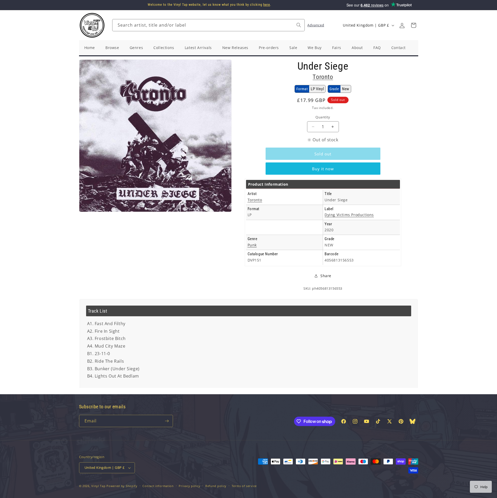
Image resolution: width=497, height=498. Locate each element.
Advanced (315, 25)
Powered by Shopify (121, 486)
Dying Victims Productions (349, 214)
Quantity (322, 117)
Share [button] (325, 275)
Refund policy (215, 486)
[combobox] (208, 25)
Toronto (323, 77)
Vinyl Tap (98, 486)
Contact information (157, 486)
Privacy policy (189, 486)
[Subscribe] (167, 421)
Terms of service (244, 486)
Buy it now (323, 168)
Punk (252, 244)
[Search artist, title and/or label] (298, 25)
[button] (413, 25)
